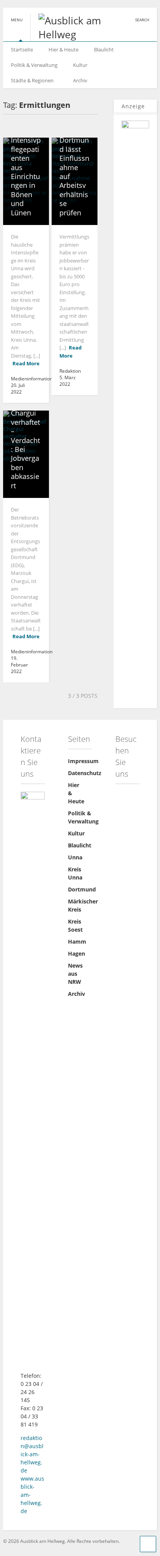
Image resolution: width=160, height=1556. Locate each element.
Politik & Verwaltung (34, 64)
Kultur (80, 64)
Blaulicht (104, 49)
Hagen (76, 953)
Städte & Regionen (32, 80)
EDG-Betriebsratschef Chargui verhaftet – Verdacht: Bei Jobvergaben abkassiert (26, 435)
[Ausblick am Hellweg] (68, 34)
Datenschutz (84, 773)
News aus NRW (75, 973)
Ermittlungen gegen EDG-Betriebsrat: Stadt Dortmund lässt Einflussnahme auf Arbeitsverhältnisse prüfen (74, 149)
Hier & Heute (63, 49)
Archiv (80, 80)
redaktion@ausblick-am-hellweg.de (32, 1454)
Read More (26, 363)
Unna (75, 857)
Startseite (22, 49)
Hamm (77, 941)
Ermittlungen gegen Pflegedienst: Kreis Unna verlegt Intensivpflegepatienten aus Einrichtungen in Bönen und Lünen (26, 140)
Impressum (83, 761)
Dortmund (82, 889)
